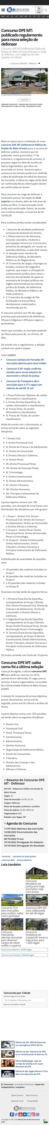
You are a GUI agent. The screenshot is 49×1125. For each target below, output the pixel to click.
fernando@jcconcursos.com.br (30, 104)
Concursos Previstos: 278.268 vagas (18, 955)
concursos (6, 856)
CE (30, 16)
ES (39, 16)
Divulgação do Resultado (24, 845)
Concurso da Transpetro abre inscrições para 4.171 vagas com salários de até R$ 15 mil (24, 385)
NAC (3, 16)
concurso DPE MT (10, 144)
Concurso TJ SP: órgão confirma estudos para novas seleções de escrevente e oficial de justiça (23, 372)
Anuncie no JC (17, 1101)
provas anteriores (24, 860)
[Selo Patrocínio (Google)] (38, 9)
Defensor (16, 803)
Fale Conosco (32, 1095)
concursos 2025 (8, 860)
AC (8, 16)
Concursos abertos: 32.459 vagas (17, 949)
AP (16, 16)
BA (26, 16)
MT (24, 817)
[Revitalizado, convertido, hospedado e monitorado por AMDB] (45, 1121)
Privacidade (32, 1101)
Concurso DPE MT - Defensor (23, 63)
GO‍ (43, 16)
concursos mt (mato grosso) (24, 856)
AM (21, 16)
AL (12, 16)
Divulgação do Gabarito (23, 842)
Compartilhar (24, 100)
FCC (20, 813)
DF (34, 16)
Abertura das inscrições (23, 828)
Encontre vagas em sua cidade (14, 996)
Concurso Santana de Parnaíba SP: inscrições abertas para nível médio (26, 361)
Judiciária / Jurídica (31, 806)
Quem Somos (17, 1095)
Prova (14, 838)
